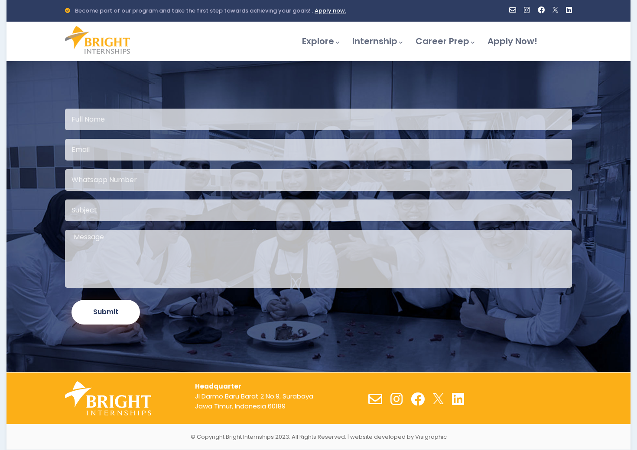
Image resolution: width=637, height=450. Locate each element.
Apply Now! (512, 41)
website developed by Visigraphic (398, 437)
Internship (374, 41)
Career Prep (442, 41)
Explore (318, 41)
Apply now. (330, 10)
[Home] (97, 38)
